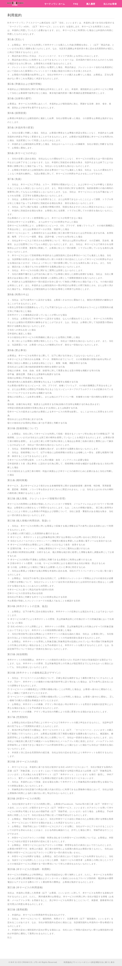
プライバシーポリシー (81, 962)
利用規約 (67, 962)
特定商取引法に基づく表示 (103, 962)
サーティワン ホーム (54, 4)
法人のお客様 (110, 4)
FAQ (75, 4)
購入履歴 (90, 4)
